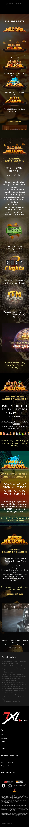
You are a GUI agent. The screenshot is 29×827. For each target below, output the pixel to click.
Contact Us (19, 4)
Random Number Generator (9, 769)
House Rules (4, 752)
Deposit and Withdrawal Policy (9, 755)
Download (4, 738)
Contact (3, 741)
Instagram (12, 4)
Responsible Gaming (6, 766)
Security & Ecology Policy (8, 772)
